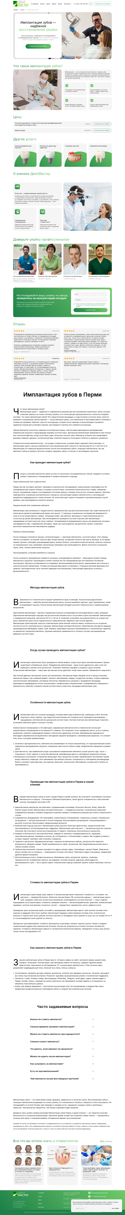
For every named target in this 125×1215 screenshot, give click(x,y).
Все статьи (106, 1141)
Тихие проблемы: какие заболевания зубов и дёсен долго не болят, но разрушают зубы (96, 1169)
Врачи (54, 4)
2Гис (98, 55)
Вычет (60, 4)
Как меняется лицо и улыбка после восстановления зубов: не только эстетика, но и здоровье (28, 1169)
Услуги (42, 4)
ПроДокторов (91, 56)
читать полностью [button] (70, 350)
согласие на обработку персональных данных (92, 303)
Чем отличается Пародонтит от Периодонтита (61, 1169)
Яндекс (94, 55)
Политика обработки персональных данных (69, 1203)
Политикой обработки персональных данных (90, 305)
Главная (15, 9)
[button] (102, 4)
